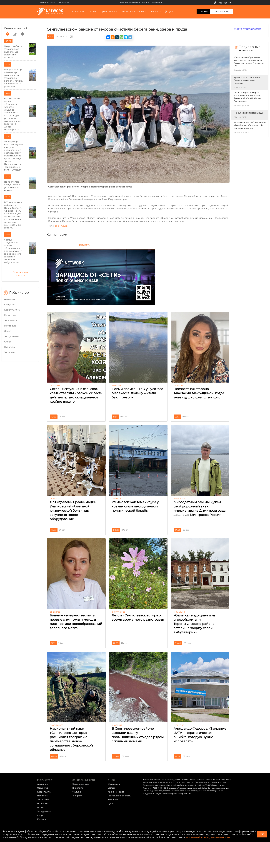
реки (57, 225)
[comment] (22, 34)
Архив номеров (116, 791)
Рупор (171, 11)
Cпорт (7, 341)
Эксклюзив (10, 320)
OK (262, 834)
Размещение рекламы (134, 11)
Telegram (77, 795)
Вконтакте (77, 788)
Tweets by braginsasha (247, 28)
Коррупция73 (12, 309)
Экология (9, 352)
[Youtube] (226, 2)
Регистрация (221, 11)
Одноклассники (80, 784)
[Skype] (126, 37)
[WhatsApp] (121, 37)
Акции (64, 225)
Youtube (76, 791)
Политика (10, 315)
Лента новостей (15, 28)
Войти (204, 11)
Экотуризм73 (11, 336)
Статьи (111, 788)
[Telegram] (230, 2)
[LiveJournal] (117, 37)
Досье (7, 331)
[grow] (15, 34)
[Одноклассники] (214, 2)
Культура (9, 347)
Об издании (77, 11)
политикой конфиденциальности (208, 837)
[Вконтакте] (220, 2)
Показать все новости (20, 274)
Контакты (156, 11)
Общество (10, 304)
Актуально (10, 299)
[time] (7, 34)
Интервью (10, 325)
